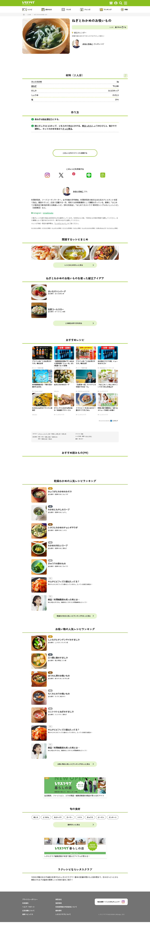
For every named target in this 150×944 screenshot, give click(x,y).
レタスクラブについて (63, 914)
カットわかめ (36, 81)
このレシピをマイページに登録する (75, 153)
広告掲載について (28, 910)
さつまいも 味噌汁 (36, 228)
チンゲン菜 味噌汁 (67, 228)
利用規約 (25, 903)
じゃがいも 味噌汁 (57, 228)
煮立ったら (87, 125)
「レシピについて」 (60, 223)
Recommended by (104, 421)
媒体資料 (58, 910)
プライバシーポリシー (30, 899)
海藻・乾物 (48, 437)
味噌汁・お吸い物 (56, 434)
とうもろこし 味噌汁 (113, 228)
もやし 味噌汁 (77, 228)
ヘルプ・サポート (28, 907)
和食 (82, 434)
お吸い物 (64, 434)
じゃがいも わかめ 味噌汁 (89, 228)
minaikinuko (48, 213)
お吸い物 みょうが (101, 228)
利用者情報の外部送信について (66, 907)
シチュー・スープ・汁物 (44, 434)
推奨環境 (58, 903)
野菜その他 (44, 439)
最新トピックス (27, 914)
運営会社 (58, 899)
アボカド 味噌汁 (47, 228)
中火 (70, 125)
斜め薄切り (47, 119)
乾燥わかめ (54, 437)
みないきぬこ (87, 44)
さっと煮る (67, 128)
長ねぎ (34, 86)
